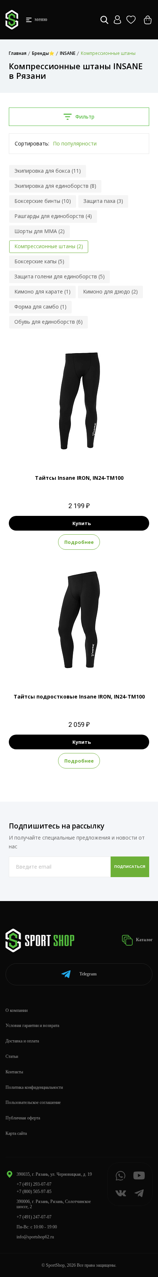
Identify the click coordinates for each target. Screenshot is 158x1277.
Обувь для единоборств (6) (48, 321)
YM (86, 666)
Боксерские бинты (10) (42, 200)
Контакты (14, 1071)
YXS (59, 666)
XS (66, 447)
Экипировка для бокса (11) (47, 170)
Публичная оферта (23, 1118)
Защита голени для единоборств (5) (59, 276)
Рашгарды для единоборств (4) (53, 215)
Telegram (88, 974)
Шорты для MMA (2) (39, 231)
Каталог (143, 939)
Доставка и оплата (22, 1041)
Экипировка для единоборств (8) (55, 185)
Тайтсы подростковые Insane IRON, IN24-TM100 (79, 696)
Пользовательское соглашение (33, 1102)
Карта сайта (16, 1133)
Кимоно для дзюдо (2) (110, 291)
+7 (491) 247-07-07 (34, 1217)
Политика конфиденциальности (34, 1087)
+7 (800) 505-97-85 (34, 1191)
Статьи (12, 1056)
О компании (17, 1010)
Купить (81, 523)
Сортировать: (32, 143)
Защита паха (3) (103, 200)
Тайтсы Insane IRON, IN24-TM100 (79, 477)
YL (99, 666)
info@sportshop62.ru (35, 1236)
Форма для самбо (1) (40, 306)
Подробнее (79, 542)
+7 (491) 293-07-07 (34, 1184)
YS (73, 666)
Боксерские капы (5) (39, 261)
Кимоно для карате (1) (42, 291)
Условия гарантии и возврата (32, 1025)
